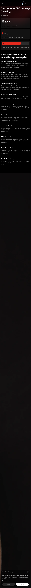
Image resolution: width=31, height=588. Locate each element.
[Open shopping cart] (25, 4)
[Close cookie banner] (28, 572)
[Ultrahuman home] (2, 4)
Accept (22, 584)
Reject (8, 584)
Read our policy (6, 580)
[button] (29, 4)
